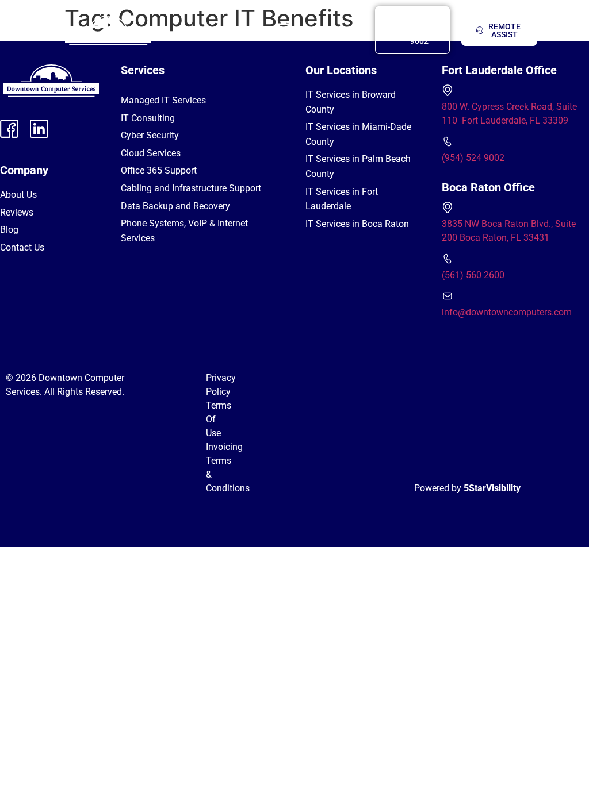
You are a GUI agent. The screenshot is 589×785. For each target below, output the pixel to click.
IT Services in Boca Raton (357, 223)
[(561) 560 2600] (447, 258)
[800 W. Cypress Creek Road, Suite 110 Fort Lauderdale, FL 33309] (447, 90)
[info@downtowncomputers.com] (447, 296)
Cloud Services (151, 153)
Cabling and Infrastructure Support (191, 188)
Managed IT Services (163, 100)
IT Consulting (148, 118)
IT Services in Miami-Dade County (358, 134)
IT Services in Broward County (350, 102)
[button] (282, 30)
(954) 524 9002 (473, 157)
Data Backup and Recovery (175, 206)
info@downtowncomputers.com (507, 312)
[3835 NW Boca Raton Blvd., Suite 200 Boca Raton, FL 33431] (447, 207)
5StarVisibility (492, 488)
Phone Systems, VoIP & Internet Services (184, 231)
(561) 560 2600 (473, 275)
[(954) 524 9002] (447, 141)
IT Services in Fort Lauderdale (341, 199)
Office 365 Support (159, 170)
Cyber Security (150, 135)
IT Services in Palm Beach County (358, 166)
